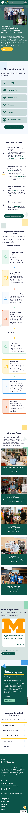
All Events (7, 653)
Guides (3, 809)
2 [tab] (3, 650)
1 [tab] (1, 650)
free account (16, 206)
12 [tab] (17, 650)
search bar (15, 190)
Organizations (5, 801)
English (22, 811)
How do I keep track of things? (11, 735)
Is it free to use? (7, 741)
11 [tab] (16, 650)
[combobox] (23, 811)
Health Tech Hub (13, 178)
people (17, 156)
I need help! (5, 746)
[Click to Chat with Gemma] (24, 807)
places (22, 156)
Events (3, 806)
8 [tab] (12, 650)
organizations (11, 158)
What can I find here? (8, 725)
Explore (6, 49)
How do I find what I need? (10, 730)
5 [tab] (7, 650)
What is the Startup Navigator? (11, 720)
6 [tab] (9, 650)
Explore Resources (13, 127)
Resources (4, 804)
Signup (8, 696)
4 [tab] (6, 650)
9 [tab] (13, 650)
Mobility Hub (20, 176)
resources (21, 158)
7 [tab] (10, 650)
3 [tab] (4, 650)
